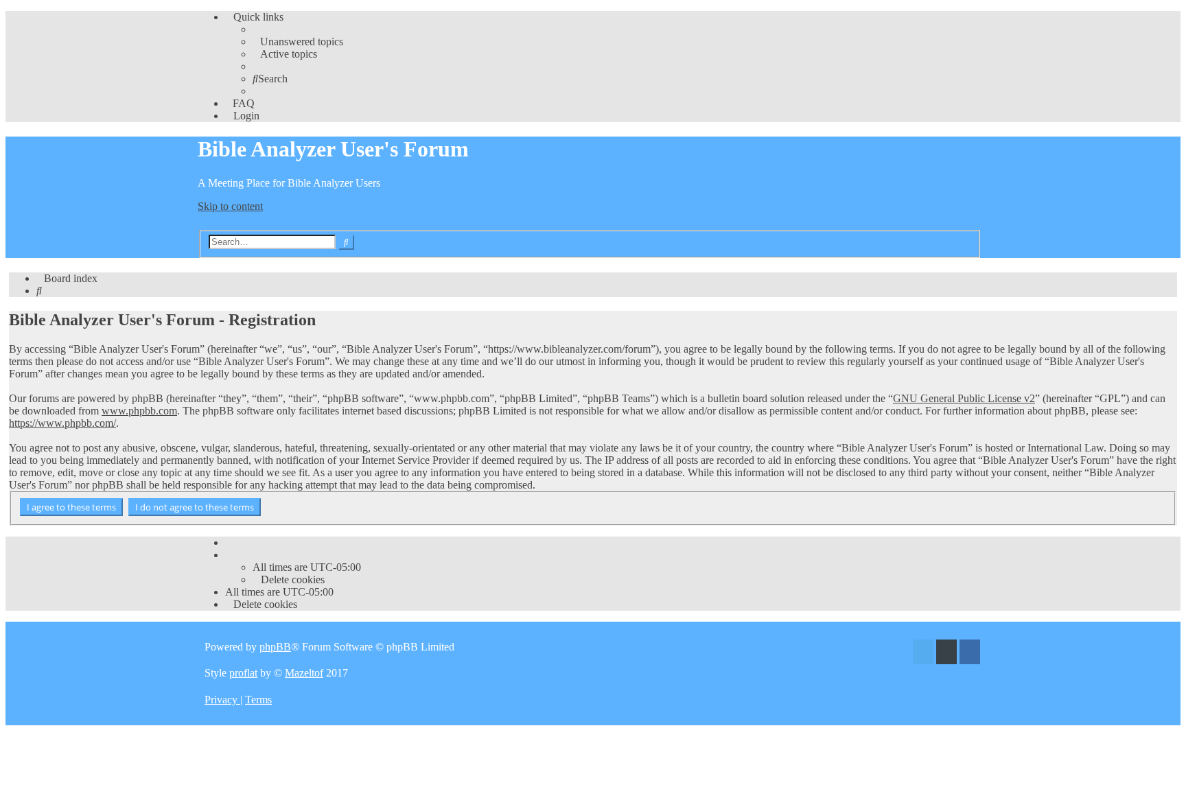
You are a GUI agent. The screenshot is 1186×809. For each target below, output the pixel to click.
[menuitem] (298, 41)
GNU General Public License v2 (964, 398)
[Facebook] (970, 653)
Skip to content (230, 206)
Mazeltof (304, 673)
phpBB (275, 647)
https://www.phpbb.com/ (62, 423)
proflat (243, 673)
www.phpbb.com (139, 411)
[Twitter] (923, 653)
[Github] (946, 653)
